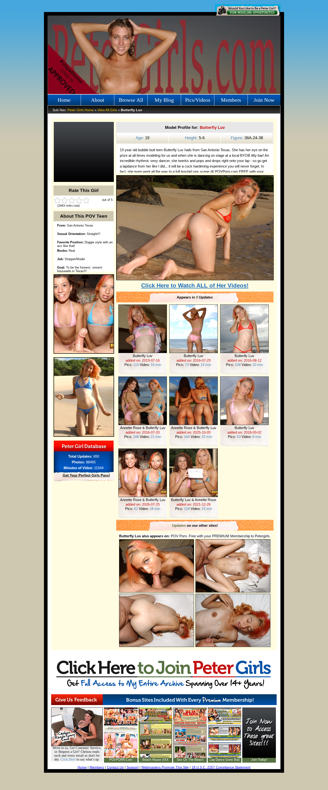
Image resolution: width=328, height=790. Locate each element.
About (97, 100)
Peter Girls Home (80, 110)
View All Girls (107, 110)
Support (133, 767)
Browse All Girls (131, 101)
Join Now (264, 100)
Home (64, 100)
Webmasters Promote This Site (165, 767)
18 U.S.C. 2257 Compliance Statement (221, 767)
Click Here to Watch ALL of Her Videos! (195, 285)
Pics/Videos (197, 100)
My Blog (164, 100)
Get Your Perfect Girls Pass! (86, 475)
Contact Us (115, 767)
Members (231, 100)
